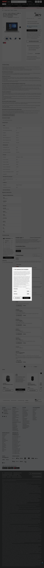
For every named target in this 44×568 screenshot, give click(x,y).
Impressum (20, 286)
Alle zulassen (26, 297)
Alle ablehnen (17, 297)
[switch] (28, 291)
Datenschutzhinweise (16, 286)
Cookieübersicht (24, 286)
